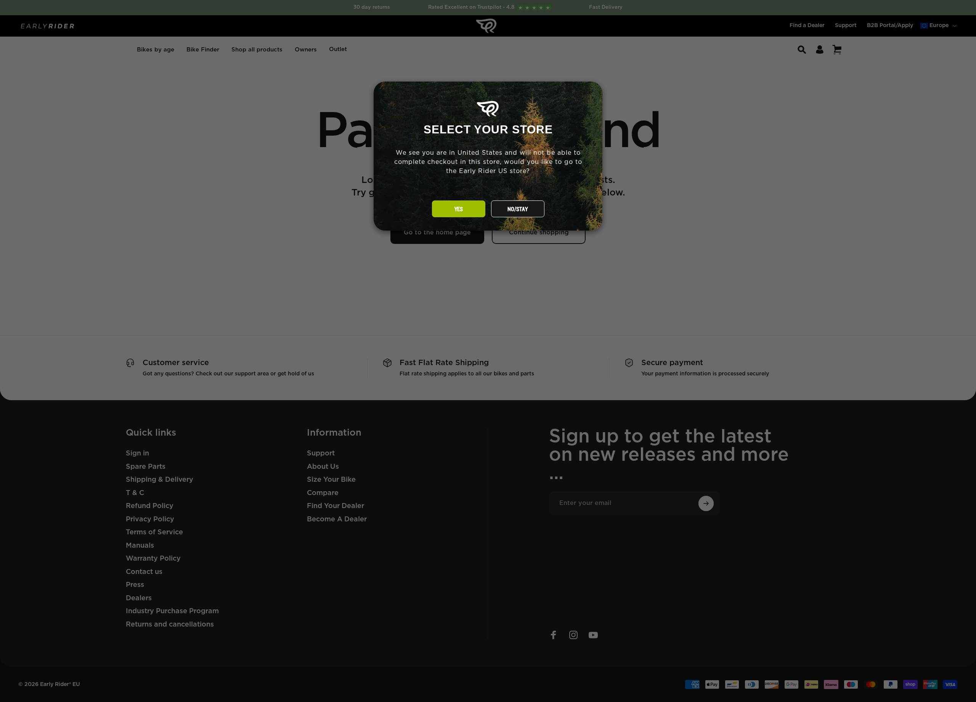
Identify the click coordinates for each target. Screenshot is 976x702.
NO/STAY (517, 209)
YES (458, 209)
